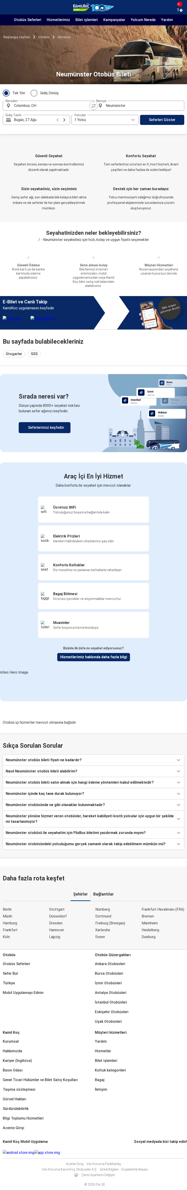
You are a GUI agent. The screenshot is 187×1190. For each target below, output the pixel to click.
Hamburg (10, 923)
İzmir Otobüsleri (108, 983)
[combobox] (52, 105)
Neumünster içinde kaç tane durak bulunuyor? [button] (45, 793)
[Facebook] (134, 1152)
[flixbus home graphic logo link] (93, 7)
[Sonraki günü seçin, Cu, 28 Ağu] (64, 120)
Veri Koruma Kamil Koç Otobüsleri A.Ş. (69, 1169)
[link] (93, 413)
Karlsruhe (102, 930)
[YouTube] (137, 1152)
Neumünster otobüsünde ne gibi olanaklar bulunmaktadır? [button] (55, 805)
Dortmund (103, 916)
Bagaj (99, 1080)
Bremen (148, 916)
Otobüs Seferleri (16, 964)
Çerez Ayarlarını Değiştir (98, 1175)
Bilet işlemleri (106, 1060)
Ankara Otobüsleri (110, 964)
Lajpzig (54, 937)
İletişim (101, 1089)
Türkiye (9, 983)
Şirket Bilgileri (109, 1169)
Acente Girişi (13, 1128)
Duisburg (149, 937)
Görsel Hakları (14, 1099)
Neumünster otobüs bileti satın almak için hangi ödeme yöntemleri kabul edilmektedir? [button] (80, 782)
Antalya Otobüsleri (110, 992)
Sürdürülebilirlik (16, 1108)
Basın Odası (13, 1070)
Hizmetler (103, 1051)
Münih (7, 916)
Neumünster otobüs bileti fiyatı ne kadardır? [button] (44, 760)
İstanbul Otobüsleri (111, 1002)
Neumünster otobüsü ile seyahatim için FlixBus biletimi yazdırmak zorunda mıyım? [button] (76, 833)
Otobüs (43, 37)
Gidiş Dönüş (49, 93)
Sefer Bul (10, 973)
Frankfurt (10, 930)
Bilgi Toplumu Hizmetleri (23, 1118)
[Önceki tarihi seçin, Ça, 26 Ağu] (57, 120)
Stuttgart (57, 909)
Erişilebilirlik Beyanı (134, 1169)
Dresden (55, 923)
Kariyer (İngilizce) (17, 1060)
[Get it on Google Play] (18, 1152)
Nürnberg (102, 909)
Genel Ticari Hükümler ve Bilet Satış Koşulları (40, 1080)
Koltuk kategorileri (110, 1070)
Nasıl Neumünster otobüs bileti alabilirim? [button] (41, 771)
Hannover (56, 930)
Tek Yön (18, 93)
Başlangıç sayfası (16, 37)
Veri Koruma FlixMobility (103, 1164)
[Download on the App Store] (47, 1152)
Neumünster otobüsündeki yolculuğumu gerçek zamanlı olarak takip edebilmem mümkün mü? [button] (86, 844)
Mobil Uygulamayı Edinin (23, 992)
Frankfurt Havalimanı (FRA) (163, 909)
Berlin (7, 909)
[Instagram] (136, 1152)
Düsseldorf (58, 916)
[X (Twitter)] (140, 1152)
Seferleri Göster (162, 120)
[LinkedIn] (138, 1152)
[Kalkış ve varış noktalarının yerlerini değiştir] (93, 106)
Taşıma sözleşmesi (19, 1089)
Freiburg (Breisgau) (110, 923)
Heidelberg (150, 930)
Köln (6, 937)
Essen (100, 937)
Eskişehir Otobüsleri (111, 1012)
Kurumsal (11, 1041)
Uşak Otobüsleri (108, 1021)
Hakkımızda (12, 1051)
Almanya (64, 37)
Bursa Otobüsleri (109, 973)
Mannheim (150, 923)
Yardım (101, 1041)
